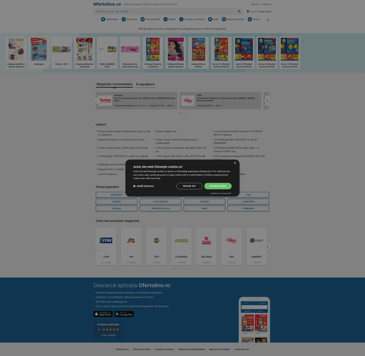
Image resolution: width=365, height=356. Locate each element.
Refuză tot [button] (189, 186)
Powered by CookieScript (220, 193)
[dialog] (182, 178)
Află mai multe (153, 178)
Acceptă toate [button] (218, 186)
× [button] (235, 163)
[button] (143, 186)
